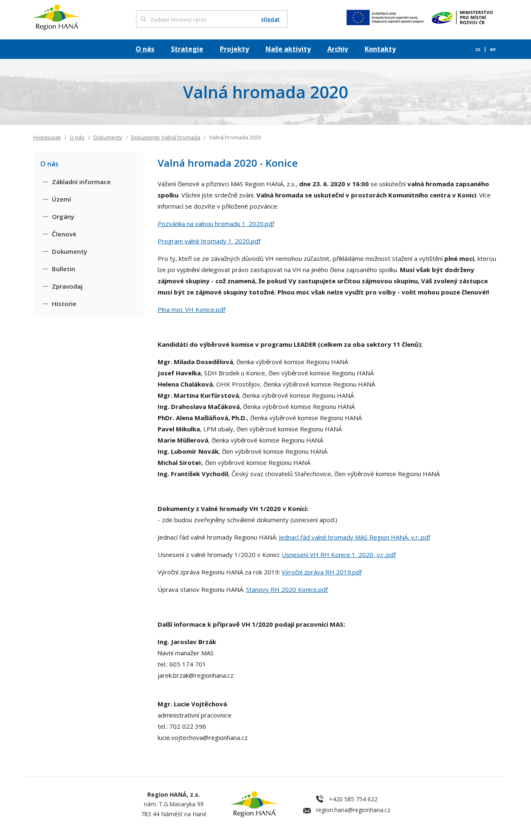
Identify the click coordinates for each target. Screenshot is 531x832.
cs (478, 49)
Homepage (47, 137)
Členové (64, 234)
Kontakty (380, 49)
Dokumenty (107, 137)
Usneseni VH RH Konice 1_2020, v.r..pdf (339, 554)
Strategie (187, 49)
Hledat (270, 19)
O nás (145, 49)
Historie (64, 303)
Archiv (337, 49)
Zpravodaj (67, 286)
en (493, 49)
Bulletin (63, 269)
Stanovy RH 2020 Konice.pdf (287, 589)
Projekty (234, 49)
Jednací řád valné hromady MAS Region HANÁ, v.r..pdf (354, 537)
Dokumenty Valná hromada (165, 137)
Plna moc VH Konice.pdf (191, 309)
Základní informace (81, 182)
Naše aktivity (288, 49)
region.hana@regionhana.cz (353, 810)
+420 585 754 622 (353, 799)
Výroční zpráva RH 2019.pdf (322, 572)
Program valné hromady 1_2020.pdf (209, 241)
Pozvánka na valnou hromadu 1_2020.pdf (216, 223)
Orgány (63, 216)
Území (61, 199)
